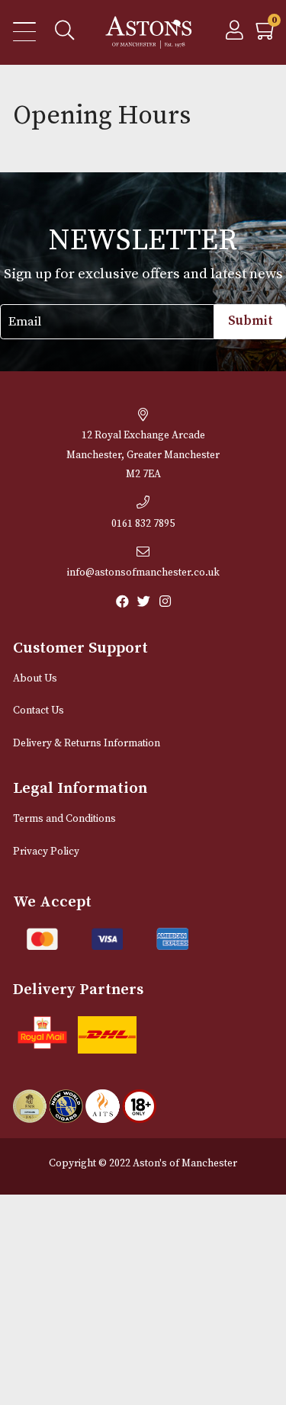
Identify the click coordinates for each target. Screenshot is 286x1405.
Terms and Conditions (64, 819)
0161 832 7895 (143, 524)
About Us (35, 678)
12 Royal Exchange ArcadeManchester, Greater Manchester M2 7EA (143, 455)
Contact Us (38, 710)
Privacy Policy (46, 851)
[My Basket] (266, 34)
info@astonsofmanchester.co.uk (143, 572)
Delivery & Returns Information (86, 743)
